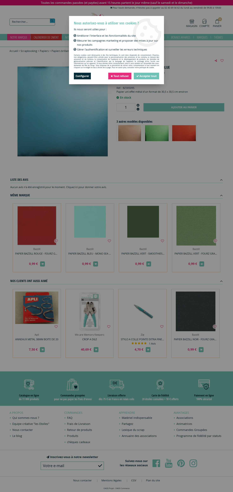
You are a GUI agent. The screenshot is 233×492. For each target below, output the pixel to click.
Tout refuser (121, 76)
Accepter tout (148, 76)
